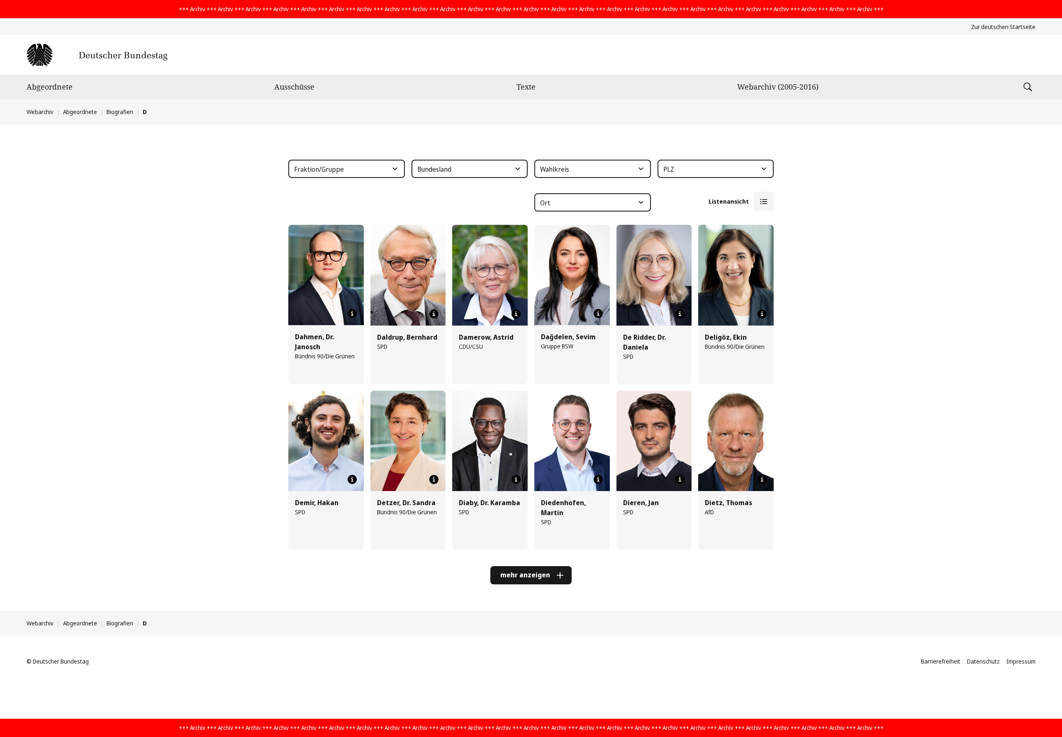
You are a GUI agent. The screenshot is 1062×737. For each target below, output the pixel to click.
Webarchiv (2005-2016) (777, 87)
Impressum (1020, 661)
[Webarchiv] (97, 55)
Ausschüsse (294, 87)
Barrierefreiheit (940, 661)
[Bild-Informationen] (352, 314)
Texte (526, 87)
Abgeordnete (50, 87)
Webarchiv (40, 112)
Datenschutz (983, 661)
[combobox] (346, 169)
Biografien (120, 112)
